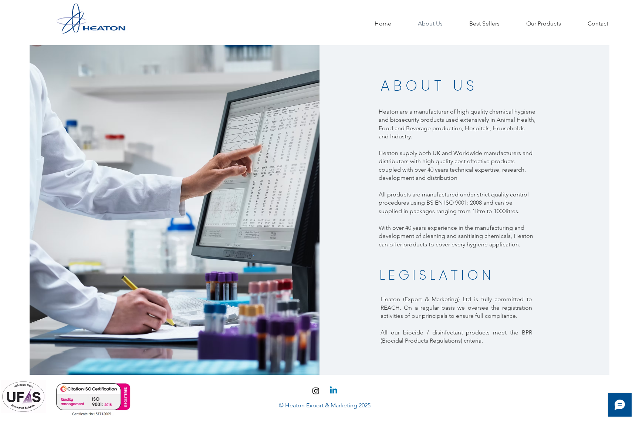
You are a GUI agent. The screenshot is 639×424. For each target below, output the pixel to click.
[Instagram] (315, 390)
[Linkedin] (333, 390)
